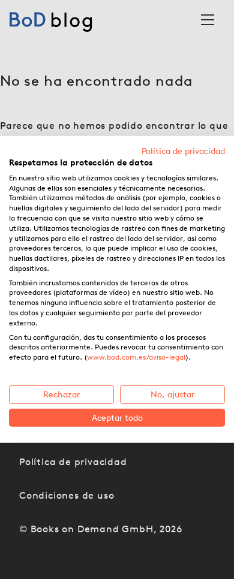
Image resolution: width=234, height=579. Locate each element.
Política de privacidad (183, 151)
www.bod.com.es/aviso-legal (136, 356)
